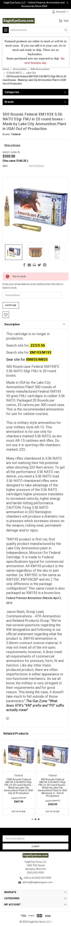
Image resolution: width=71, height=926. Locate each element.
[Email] (29, 265)
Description (12, 324)
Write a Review (12, 145)
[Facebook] (24, 265)
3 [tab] (38, 819)
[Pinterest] (44, 265)
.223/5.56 (37, 345)
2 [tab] (35, 819)
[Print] (34, 265)
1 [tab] (32, 819)
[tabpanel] (19, 777)
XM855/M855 (37, 359)
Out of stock (18, 811)
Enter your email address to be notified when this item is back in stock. (33, 286)
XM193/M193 (40, 352)
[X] (39, 265)
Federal (16, 134)
